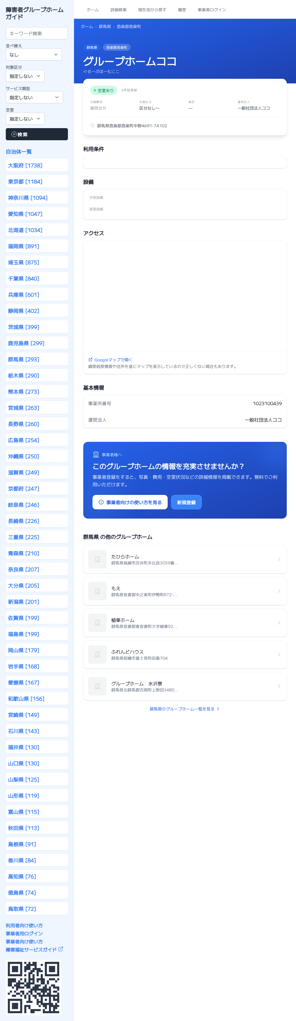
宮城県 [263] (23, 407)
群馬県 (105, 26)
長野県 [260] (23, 423)
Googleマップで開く (114, 359)
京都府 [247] (23, 488)
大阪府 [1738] (25, 165)
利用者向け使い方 (24, 925)
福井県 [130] (23, 747)
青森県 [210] (23, 553)
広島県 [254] (23, 440)
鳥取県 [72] (22, 908)
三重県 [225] (23, 537)
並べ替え (14, 45)
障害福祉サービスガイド (31, 949)
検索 (23, 134)
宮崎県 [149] (23, 714)
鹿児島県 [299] (26, 343)
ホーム (87, 26)
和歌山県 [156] (26, 698)
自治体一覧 (19, 151)
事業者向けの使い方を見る (134, 502)
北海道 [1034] (25, 229)
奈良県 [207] (23, 569)
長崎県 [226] (23, 520)
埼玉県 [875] (23, 262)
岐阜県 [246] (23, 504)
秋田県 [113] (23, 827)
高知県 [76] (22, 876)
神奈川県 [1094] (28, 197)
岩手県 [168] (23, 666)
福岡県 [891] (23, 246)
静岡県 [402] (23, 310)
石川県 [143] (23, 730)
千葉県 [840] (23, 278)
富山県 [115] (23, 811)
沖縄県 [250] (23, 456)
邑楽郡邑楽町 (129, 26)
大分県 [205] (23, 585)
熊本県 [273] (23, 391)
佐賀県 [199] (23, 617)
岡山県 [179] (23, 650)
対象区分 (14, 67)
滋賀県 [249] (23, 472)
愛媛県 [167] (23, 682)
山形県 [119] (23, 795)
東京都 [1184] (25, 181)
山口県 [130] (23, 763)
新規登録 (186, 502)
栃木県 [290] (23, 375)
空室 (10, 110)
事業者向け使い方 (24, 941)
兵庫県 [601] (23, 294)
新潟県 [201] (23, 601)
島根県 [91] (22, 844)
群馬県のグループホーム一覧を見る (182, 709)
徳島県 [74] (22, 892)
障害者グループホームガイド (35, 13)
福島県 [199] (23, 633)
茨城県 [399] (23, 326)
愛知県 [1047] (25, 213)
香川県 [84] (22, 860)
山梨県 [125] (23, 779)
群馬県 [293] (23, 359)
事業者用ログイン (24, 933)
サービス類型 (18, 88)
